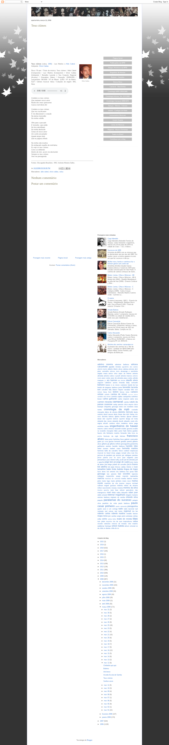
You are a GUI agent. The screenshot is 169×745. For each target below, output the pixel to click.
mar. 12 (107, 663)
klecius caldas (120, 467)
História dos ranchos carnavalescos (120, 344)
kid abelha (102, 467)
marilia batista (126, 478)
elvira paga (133, 423)
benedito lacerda (130, 387)
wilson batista (118, 526)
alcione (131, 369)
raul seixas (109, 511)
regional (127, 511)
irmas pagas (116, 453)
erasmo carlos (102, 429)
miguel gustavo (110, 485)
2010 (102, 573)
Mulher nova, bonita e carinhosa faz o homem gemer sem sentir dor (121, 263)
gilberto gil (105, 444)
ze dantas (107, 528)
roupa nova (102, 516)
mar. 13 (107, 660)
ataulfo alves (132, 380)
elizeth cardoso (109, 423)
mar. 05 (107, 704)
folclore (122, 436)
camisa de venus (119, 394)
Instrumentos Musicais (117, 115)
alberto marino (102, 369)
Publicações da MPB (117, 63)
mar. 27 (107, 619)
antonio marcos (126, 376)
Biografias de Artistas (117, 72)
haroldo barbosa (118, 446)
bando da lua (133, 385)
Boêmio (106, 668)
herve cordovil (124, 451)
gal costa (105, 441)
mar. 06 (107, 701)
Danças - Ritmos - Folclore (117, 106)
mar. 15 (107, 653)
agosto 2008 (106, 594)
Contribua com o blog (117, 139)
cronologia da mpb (116, 409)
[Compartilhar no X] (64, 168)
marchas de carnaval (112, 478)
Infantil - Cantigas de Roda (117, 110)
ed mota (134, 419)
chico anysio (128, 404)
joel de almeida (129, 460)
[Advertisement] (62, 45)
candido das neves (104, 396)
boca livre (107, 392)
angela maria (102, 373)
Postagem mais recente (41, 258)
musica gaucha (103, 490)
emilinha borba (103, 426)
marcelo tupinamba (130, 476)
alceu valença (123, 369)
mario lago (106, 481)
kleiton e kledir (132, 467)
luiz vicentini (124, 474)
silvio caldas (53, 172)
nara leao (114, 490)
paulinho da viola (109, 503)
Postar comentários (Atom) (65, 265)
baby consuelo (132, 383)
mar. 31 (107, 609)
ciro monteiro (128, 407)
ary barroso (112, 380)
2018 (102, 548)
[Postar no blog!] (62, 168)
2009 (102, 576)
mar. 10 (107, 688)
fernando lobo (126, 433)
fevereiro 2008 (107, 714)
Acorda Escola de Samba (112, 675)
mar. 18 (107, 644)
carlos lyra (134, 399)
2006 (102, 724)
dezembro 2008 (108, 582)
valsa (61, 172)
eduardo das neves (104, 421)
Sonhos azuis (108, 681)
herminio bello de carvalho (107, 451)
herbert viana (115, 448)
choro (121, 407)
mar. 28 (107, 616)
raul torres (118, 511)
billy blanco (113, 390)
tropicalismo (127, 521)
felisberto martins (113, 433)
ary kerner (121, 380)
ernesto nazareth (115, 429)
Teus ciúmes (108, 678)
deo (124, 414)
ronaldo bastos (132, 513)
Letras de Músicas (117, 125)
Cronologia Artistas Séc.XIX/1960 (118, 96)
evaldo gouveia (126, 429)
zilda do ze (115, 528)
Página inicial (63, 258)
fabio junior (118, 431)
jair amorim (117, 455)
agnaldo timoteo (115, 367)
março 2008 (106, 607)
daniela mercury (125, 412)
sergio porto (121, 516)
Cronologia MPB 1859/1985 (117, 91)
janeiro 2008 (106, 717)
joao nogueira (127, 457)
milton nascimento (104, 488)
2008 (102, 579)
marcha (100, 478)
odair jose (133, 492)
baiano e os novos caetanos (116, 385)
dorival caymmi (119, 419)
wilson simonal (130, 526)
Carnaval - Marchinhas (118, 87)
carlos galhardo (110, 399)
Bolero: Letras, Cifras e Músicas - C (120, 287)
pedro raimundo (121, 506)
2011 (102, 570)
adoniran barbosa (122, 364)
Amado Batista (113, 310)
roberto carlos (103, 513)
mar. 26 (107, 622)
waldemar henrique (104, 526)
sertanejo (129, 516)
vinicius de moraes (119, 524)
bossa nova (124, 392)
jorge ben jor (110, 462)
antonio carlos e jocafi (112, 376)
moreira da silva (130, 488)
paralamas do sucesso (117, 499)
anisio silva (113, 373)
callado (107, 394)
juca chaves (132, 464)
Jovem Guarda (117, 120)
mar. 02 (107, 707)
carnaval (118, 401)
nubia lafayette (122, 492)
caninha (114, 396)
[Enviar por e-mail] (60, 168)
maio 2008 (106, 600)
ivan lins (134, 453)
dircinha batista (108, 416)
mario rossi (126, 481)
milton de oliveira (131, 485)
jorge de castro (123, 462)
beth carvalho (102, 390)
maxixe (121, 483)
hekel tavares (102, 448)
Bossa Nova (117, 82)
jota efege (108, 464)
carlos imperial (123, 399)
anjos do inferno (125, 373)
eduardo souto (129, 421)
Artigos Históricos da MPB (117, 68)
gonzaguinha (125, 444)
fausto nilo (101, 433)
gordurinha (134, 444)
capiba (119, 396)
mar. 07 (107, 697)
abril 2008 (105, 604)
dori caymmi (107, 419)
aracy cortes (128, 378)
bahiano (101, 385)
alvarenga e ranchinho (129, 371)
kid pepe (111, 467)
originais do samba (117, 497)
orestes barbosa (103, 497)
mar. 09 (107, 691)
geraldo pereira (126, 441)
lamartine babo (104, 469)
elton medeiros (122, 423)
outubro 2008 (107, 588)
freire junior (109, 439)
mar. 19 (107, 641)
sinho (104, 519)
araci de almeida (117, 378)
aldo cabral (44, 172)
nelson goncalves (126, 490)
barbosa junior (117, 387)
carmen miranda (104, 402)
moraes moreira (117, 488)
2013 (102, 563)
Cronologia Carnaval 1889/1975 (118, 101)
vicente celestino (103, 524)
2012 (102, 567)
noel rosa (111, 492)
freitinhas (116, 439)
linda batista (117, 469)
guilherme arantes (104, 446)
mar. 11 (107, 685)
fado (124, 431)
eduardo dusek (117, 421)
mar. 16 (107, 650)
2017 (102, 551)
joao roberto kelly (113, 460)
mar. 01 (107, 710)
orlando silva (132, 497)
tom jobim (101, 521)
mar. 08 (107, 694)
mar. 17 (107, 647)
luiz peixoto (111, 474)
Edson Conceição (114, 321)
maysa (128, 483)
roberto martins (118, 513)
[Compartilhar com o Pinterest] (69, 168)
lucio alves (101, 472)
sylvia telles (112, 519)
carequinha (127, 396)
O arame (111, 298)
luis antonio (111, 472)
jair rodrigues (126, 455)
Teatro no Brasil (117, 134)
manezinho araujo (113, 476)
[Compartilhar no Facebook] (67, 168)
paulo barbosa (124, 503)
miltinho (120, 485)
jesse (99, 457)
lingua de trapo (131, 469)
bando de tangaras (104, 387)
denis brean (118, 414)
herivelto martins (130, 448)
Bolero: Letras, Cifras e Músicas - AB (121, 275)
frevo (122, 439)
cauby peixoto (118, 404)
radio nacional (129, 509)
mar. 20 (107, 638)
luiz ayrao (130, 472)
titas (135, 518)
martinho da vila (111, 483)
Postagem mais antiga (83, 258)
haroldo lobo (132, 446)
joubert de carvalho (119, 464)
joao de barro (115, 457)
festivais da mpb (111, 436)
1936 (49, 64)
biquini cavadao (124, 390)
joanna (105, 457)
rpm (109, 516)
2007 (102, 721)
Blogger (89, 740)
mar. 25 (107, 625)
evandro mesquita (106, 431)
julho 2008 (106, 597)
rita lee (135, 511)
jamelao (135, 455)
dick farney (130, 414)
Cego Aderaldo (113, 239)
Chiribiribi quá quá (109, 665)
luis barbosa (120, 472)
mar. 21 (107, 635)
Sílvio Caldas (44, 66)
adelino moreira (105, 364)
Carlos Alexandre (114, 333)
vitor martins (133, 524)
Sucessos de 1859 (114, 250)
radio (120, 509)
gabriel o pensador (131, 439)
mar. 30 (107, 613)
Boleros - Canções (117, 77)
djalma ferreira (120, 416)
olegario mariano (132, 495)
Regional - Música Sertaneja (118, 130)
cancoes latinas (133, 394)
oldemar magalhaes (116, 495)
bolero (115, 392)
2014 (102, 560)
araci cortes (106, 378)
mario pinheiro (116, 481)
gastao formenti (114, 441)
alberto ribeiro (113, 369)
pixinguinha (132, 506)
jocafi (121, 460)
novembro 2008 (108, 585)
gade (99, 441)
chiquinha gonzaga (111, 407)
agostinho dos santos (130, 367)
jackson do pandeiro (104, 455)
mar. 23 (107, 628)
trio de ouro (117, 521)
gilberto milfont (115, 444)
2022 (102, 541)
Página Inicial (117, 58)
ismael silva (125, 453)
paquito (100, 500)
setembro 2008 (107, 591)
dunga (128, 419)
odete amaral (102, 495)
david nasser (108, 414)
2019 (102, 545)
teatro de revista (124, 519)
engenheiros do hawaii (124, 426)
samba (113, 516)
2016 (102, 554)
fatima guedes (132, 431)
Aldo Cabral (70, 64)
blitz (132, 390)
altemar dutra (115, 371)
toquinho (109, 521)
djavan (129, 416)
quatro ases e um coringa (107, 509)
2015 (102, 557)
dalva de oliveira (111, 412)
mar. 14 (107, 656)
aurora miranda (119, 383)
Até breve (106, 672)
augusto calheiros (104, 383)
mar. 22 (107, 631)
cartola (126, 402)
